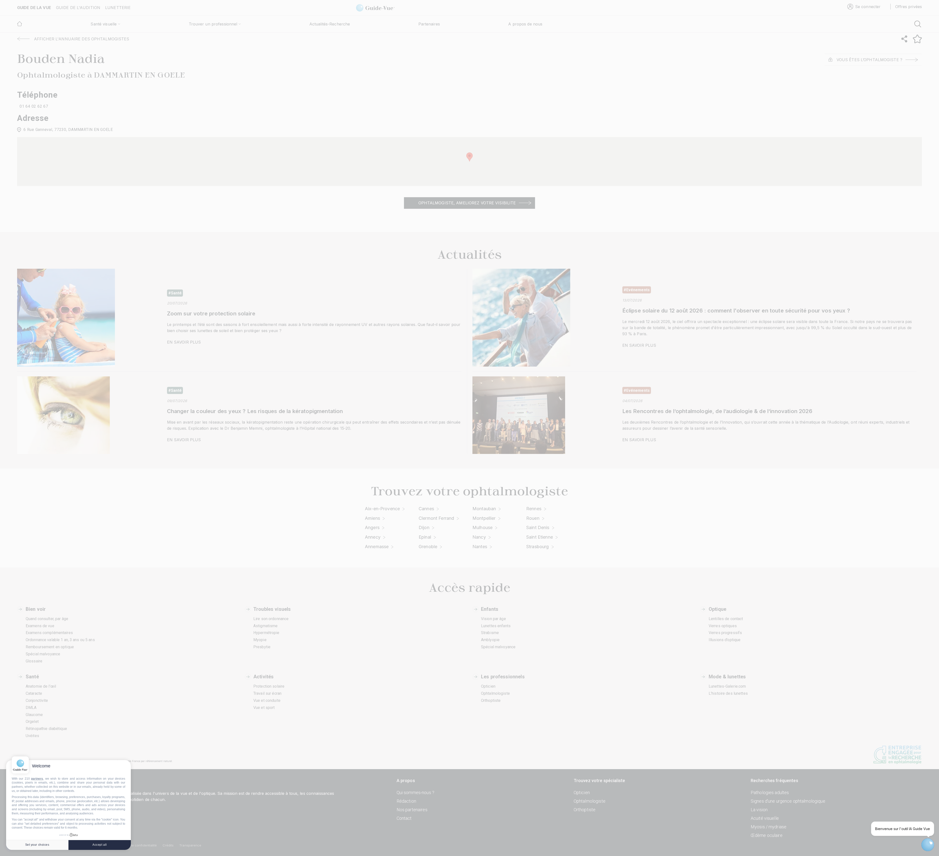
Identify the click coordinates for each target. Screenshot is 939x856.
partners (37, 778)
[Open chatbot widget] (927, 844)
